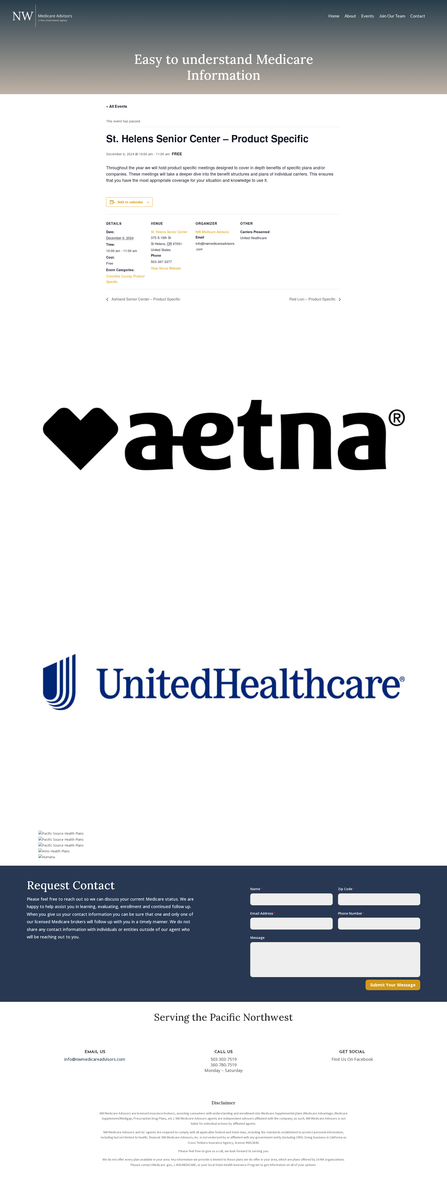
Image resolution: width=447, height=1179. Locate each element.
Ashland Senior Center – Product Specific (145, 299)
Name (255, 889)
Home (333, 15)
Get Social (352, 1052)
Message (257, 937)
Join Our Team (392, 15)
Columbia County (118, 276)
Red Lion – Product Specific (312, 299)
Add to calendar (130, 202)
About (350, 15)
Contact (417, 15)
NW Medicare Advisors (212, 231)
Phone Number (350, 913)
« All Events (116, 106)
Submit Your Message (393, 985)
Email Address (261, 913)
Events (367, 15)
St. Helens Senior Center (169, 231)
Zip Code (345, 889)
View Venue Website (166, 268)
